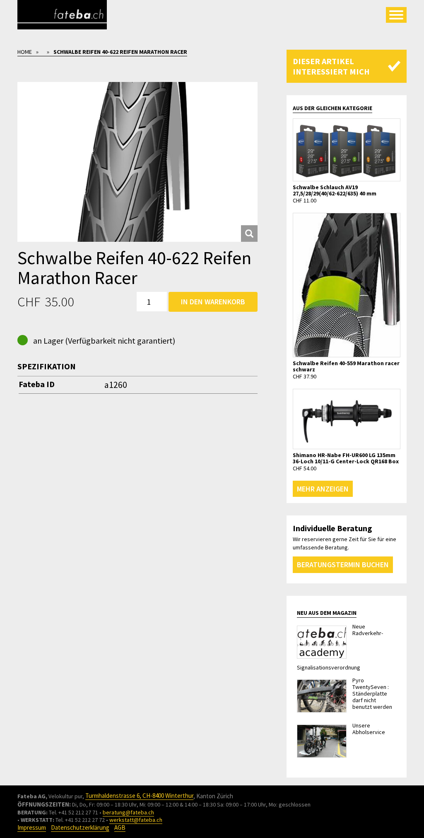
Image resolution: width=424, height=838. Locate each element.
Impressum (31, 827)
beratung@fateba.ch (128, 812)
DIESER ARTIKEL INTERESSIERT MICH (331, 66)
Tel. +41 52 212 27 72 (80, 820)
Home (24, 51)
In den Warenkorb (213, 301)
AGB (119, 827)
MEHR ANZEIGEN (323, 489)
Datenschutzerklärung (80, 827)
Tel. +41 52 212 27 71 (73, 812)
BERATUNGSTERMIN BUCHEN (343, 564)
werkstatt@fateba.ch (135, 820)
